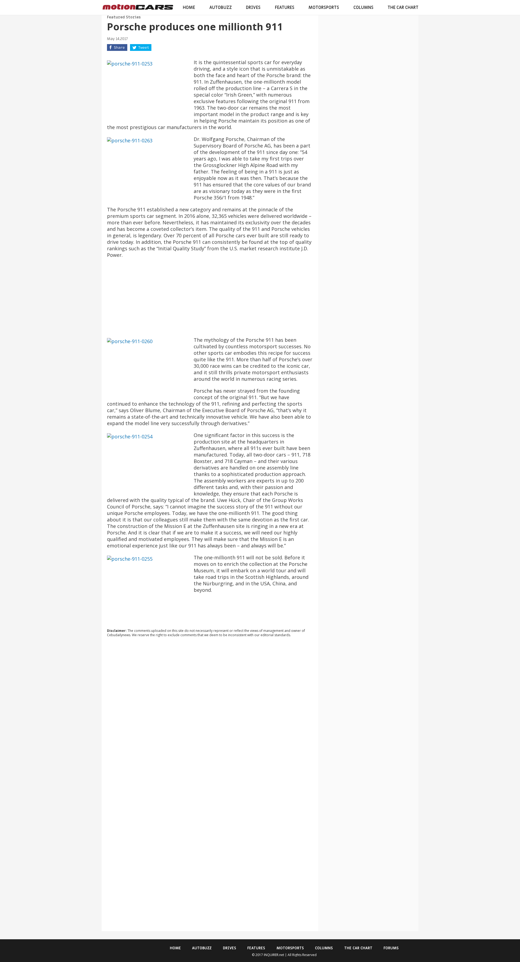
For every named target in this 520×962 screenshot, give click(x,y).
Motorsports (323, 8)
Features (284, 8)
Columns (363, 8)
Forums (391, 948)
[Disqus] (210, 714)
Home (189, 8)
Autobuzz (220, 8)
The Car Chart (403, 8)
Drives (253, 8)
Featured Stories (124, 17)
